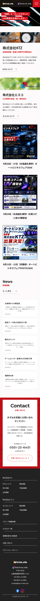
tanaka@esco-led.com (20, 583)
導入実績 (6, 488)
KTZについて (7, 484)
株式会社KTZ (7, 478)
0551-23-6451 (20, 447)
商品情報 (22, 484)
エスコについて (8, 506)
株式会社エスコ (8, 499)
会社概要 (6, 492)
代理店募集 (23, 488)
